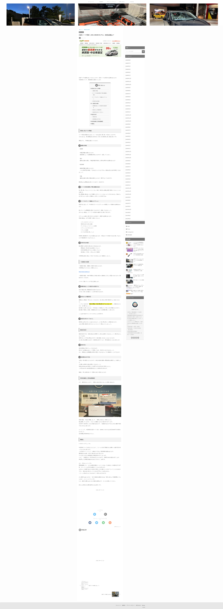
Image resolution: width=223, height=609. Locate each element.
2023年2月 (127, 182)
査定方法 (95, 116)
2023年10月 (128, 157)
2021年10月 (128, 209)
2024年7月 (127, 130)
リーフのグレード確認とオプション (100, 98)
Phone (128, 229)
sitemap (143, 605)
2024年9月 (127, 124)
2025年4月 (127, 102)
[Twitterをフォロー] (96, 522)
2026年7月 (127, 63)
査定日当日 (94, 114)
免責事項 (123, 605)
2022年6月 (127, 206)
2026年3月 (127, 72)
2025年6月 (127, 96)
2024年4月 (127, 139)
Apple (128, 226)
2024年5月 (127, 136)
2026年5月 (127, 66)
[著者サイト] (90, 522)
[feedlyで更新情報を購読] (103, 522)
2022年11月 (128, 191)
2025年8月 (127, 90)
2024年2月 (127, 145)
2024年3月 (127, 142)
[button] (143, 51)
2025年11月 (128, 81)
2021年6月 (127, 218)
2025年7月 (127, 93)
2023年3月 (127, 179)
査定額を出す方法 (96, 119)
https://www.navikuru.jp (84, 271)
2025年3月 (127, 105)
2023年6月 (127, 169)
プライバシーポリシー (130, 605)
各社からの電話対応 (97, 109)
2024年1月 (127, 148)
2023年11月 (128, 154)
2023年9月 (127, 160)
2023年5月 (127, 172)
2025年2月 (127, 109)
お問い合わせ (138, 605)
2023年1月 (127, 185)
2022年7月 (127, 203)
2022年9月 (127, 197)
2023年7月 (127, 166)
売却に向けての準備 (96, 88)
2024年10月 (128, 121)
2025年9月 (127, 87)
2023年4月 (127, 176)
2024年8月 (127, 127)
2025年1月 (127, 112)
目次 (99, 85)
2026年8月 (127, 60)
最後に (93, 123)
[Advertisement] (100, 67)
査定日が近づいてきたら (98, 112)
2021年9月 (127, 212)
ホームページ (118, 605)
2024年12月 (128, 115)
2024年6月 (127, 133)
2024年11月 (128, 118)
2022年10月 (128, 194)
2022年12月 (128, 188)
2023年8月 (127, 163)
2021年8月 (127, 215)
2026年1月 (127, 75)
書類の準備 (95, 90)
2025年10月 (128, 84)
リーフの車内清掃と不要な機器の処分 (100, 94)
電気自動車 (81, 32)
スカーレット (135, 309)
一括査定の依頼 (95, 103)
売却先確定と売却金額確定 (97, 121)
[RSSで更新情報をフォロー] (110, 522)
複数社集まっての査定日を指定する (100, 106)
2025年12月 (128, 78)
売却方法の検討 (96, 101)
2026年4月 (127, 69)
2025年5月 (127, 99)
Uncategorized (130, 232)
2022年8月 (127, 200)
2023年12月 (128, 151)
